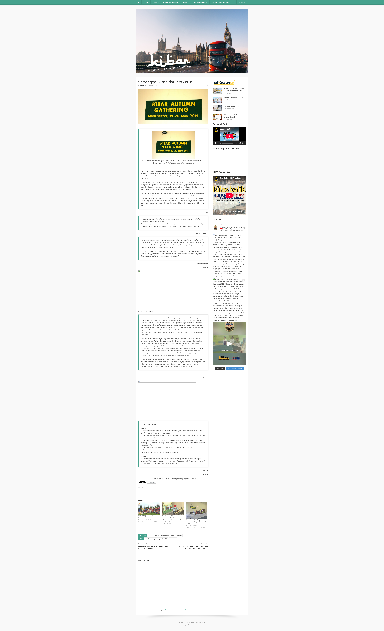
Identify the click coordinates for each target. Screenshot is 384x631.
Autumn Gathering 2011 (162, 536)
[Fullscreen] (243, 143)
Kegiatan (179, 536)
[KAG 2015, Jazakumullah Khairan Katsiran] (149, 508)
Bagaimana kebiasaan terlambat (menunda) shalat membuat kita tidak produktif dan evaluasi (173, 518)
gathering (157, 539)
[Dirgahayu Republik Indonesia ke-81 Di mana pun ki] (229, 255)
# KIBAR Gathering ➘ (170, 2)
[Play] (216, 143)
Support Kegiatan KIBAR (221, 2)
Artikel (150, 536)
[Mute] (240, 143)
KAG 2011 (165, 539)
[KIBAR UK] (192, 41)
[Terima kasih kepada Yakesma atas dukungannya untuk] (229, 343)
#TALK (146, 2)
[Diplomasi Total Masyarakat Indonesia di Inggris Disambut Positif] (196, 510)
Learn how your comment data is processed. (180, 610)
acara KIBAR (148, 539)
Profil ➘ (156, 2)
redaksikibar (142, 85)
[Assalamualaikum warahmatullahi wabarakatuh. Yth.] (229, 299)
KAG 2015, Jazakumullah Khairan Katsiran (146, 517)
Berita (172, 536)
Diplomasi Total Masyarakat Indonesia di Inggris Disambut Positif (196, 522)
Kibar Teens (173, 539)
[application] (229, 136)
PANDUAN (186, 2)
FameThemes (198, 625)
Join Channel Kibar (200, 2)
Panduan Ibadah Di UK (232, 106)
